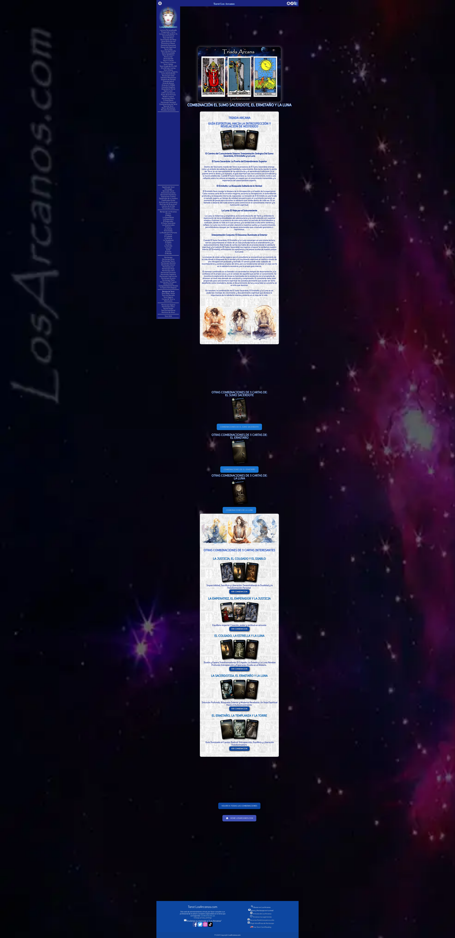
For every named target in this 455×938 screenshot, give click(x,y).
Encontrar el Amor (168, 43)
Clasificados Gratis (168, 200)
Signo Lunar (168, 91)
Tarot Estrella (168, 59)
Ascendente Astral (168, 89)
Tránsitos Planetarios (168, 78)
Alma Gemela (168, 284)
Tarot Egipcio (168, 297)
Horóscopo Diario (168, 98)
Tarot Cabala (168, 64)
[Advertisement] (168, 148)
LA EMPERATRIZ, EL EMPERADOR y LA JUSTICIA (239, 598)
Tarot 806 (168, 316)
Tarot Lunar (168, 57)
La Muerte (168, 238)
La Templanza (168, 240)
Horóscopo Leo (168, 267)
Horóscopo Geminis (168, 263)
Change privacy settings (203, 918)
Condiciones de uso (208, 916)
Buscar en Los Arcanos (261, 907)
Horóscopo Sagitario (168, 274)
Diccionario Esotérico (168, 195)
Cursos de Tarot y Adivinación (168, 300)
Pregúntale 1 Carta (168, 32)
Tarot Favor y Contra (168, 62)
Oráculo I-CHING (168, 85)
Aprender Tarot (168, 191)
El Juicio (168, 252)
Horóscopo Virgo (168, 269)
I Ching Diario (168, 100)
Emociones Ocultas (168, 193)
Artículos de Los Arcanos (168, 202)
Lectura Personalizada (168, 30)
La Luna (168, 248)
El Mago (168, 215)
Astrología (168, 189)
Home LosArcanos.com (239, 818)
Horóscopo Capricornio (168, 276)
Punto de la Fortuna (168, 95)
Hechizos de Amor (168, 312)
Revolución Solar (168, 76)
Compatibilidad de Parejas (168, 286)
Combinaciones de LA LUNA (239, 510)
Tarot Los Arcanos (224, 4)
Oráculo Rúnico (168, 83)
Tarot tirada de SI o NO (168, 66)
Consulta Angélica (168, 87)
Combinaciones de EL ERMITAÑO (239, 469)
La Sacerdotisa (168, 217)
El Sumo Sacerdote (168, 223)
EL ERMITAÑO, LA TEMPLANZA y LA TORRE (239, 715)
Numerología (168, 308)
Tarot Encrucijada (168, 53)
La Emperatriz (168, 219)
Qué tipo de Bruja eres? (168, 204)
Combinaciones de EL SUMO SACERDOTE (239, 427)
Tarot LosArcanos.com (202, 907)
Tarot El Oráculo (168, 36)
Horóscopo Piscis (168, 280)
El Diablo (168, 242)
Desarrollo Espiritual (168, 47)
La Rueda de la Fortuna (168, 233)
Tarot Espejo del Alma (168, 40)
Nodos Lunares (168, 96)
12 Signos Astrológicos (168, 288)
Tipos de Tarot (168, 106)
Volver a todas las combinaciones (239, 806)
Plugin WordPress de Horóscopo (260, 923)
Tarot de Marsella (168, 295)
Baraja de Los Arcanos (168, 212)
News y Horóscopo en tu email (260, 910)
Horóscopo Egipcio (168, 305)
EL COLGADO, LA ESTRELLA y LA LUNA (239, 635)
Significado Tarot (168, 187)
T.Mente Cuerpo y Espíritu (168, 72)
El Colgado (168, 236)
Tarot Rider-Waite (168, 293)
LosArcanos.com (234, 935)
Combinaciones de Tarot (168, 104)
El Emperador (168, 221)
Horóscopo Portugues (168, 282)
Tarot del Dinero (168, 55)
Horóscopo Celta (168, 208)
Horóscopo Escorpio (168, 272)
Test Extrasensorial (168, 310)
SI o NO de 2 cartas (168, 68)
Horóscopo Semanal (168, 102)
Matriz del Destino (168, 108)
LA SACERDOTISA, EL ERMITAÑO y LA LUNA (239, 675)
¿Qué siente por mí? (168, 41)
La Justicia (168, 229)
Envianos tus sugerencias (261, 917)
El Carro (168, 227)
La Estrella (168, 246)
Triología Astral (168, 81)
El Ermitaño (168, 231)
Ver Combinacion (239, 592)
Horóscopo (168, 257)
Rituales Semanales (168, 110)
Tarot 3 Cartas (168, 60)
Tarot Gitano (168, 70)
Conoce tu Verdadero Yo (168, 34)
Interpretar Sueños (168, 196)
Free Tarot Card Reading (262, 927)
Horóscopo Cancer (168, 265)
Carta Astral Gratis (168, 74)
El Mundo (168, 253)
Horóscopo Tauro (168, 261)
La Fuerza (168, 234)
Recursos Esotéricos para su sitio (260, 920)
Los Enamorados (168, 225)
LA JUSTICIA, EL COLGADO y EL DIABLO (239, 558)
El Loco (168, 214)
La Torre (168, 244)
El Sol (168, 250)
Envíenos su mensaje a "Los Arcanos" (203, 920)
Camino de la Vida (168, 206)
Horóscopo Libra (168, 270)
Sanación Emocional (168, 45)
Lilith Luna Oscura (168, 93)
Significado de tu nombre (168, 198)
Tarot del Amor (168, 38)
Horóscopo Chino (168, 307)
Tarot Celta (168, 49)
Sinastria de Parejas (168, 79)
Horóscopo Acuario (168, 278)
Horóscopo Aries (168, 259)
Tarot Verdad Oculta (168, 51)
